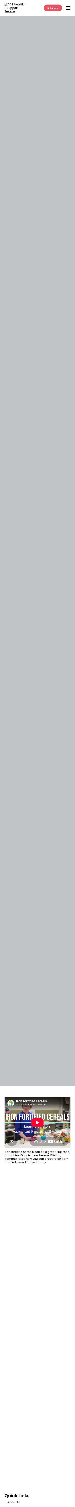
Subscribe (52, 8)
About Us (14, 1502)
